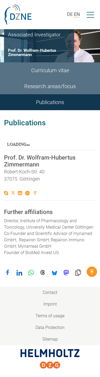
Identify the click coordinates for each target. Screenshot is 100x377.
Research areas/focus (50, 86)
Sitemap (50, 339)
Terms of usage (50, 315)
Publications (50, 102)
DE (70, 14)
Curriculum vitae (50, 70)
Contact (50, 292)
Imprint (50, 304)
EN (77, 14)
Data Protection (50, 327)
